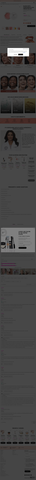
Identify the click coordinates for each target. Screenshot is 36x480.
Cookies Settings (15, 54)
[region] (18, 52)
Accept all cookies (20, 54)
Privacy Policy (24, 52)
